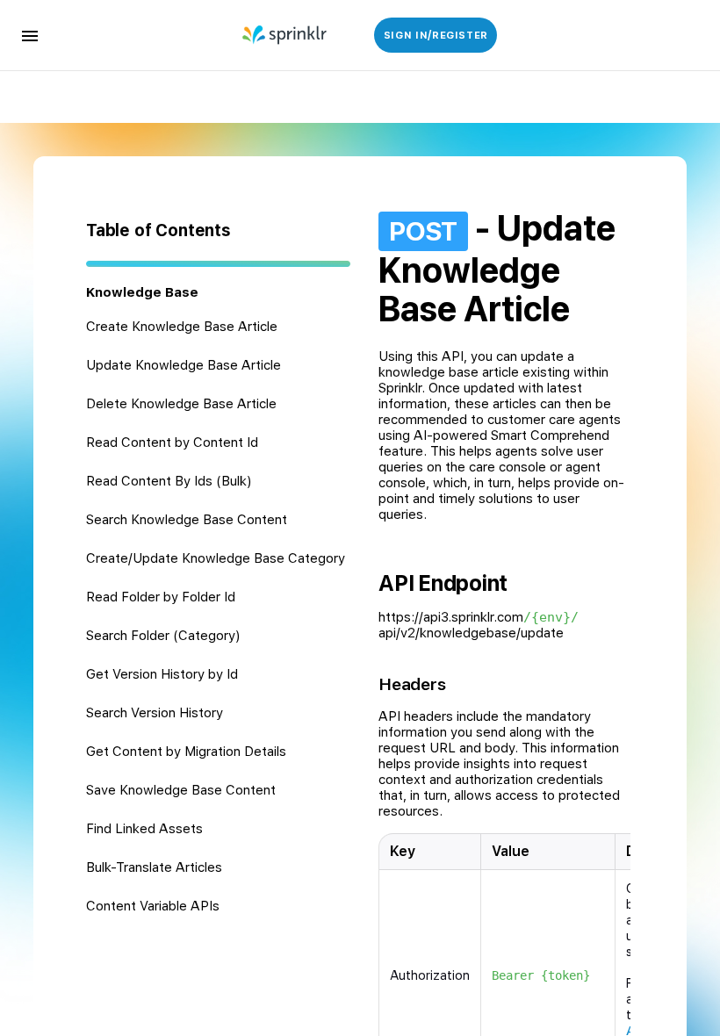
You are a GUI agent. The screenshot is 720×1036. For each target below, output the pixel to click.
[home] (286, 35)
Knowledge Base (142, 292)
